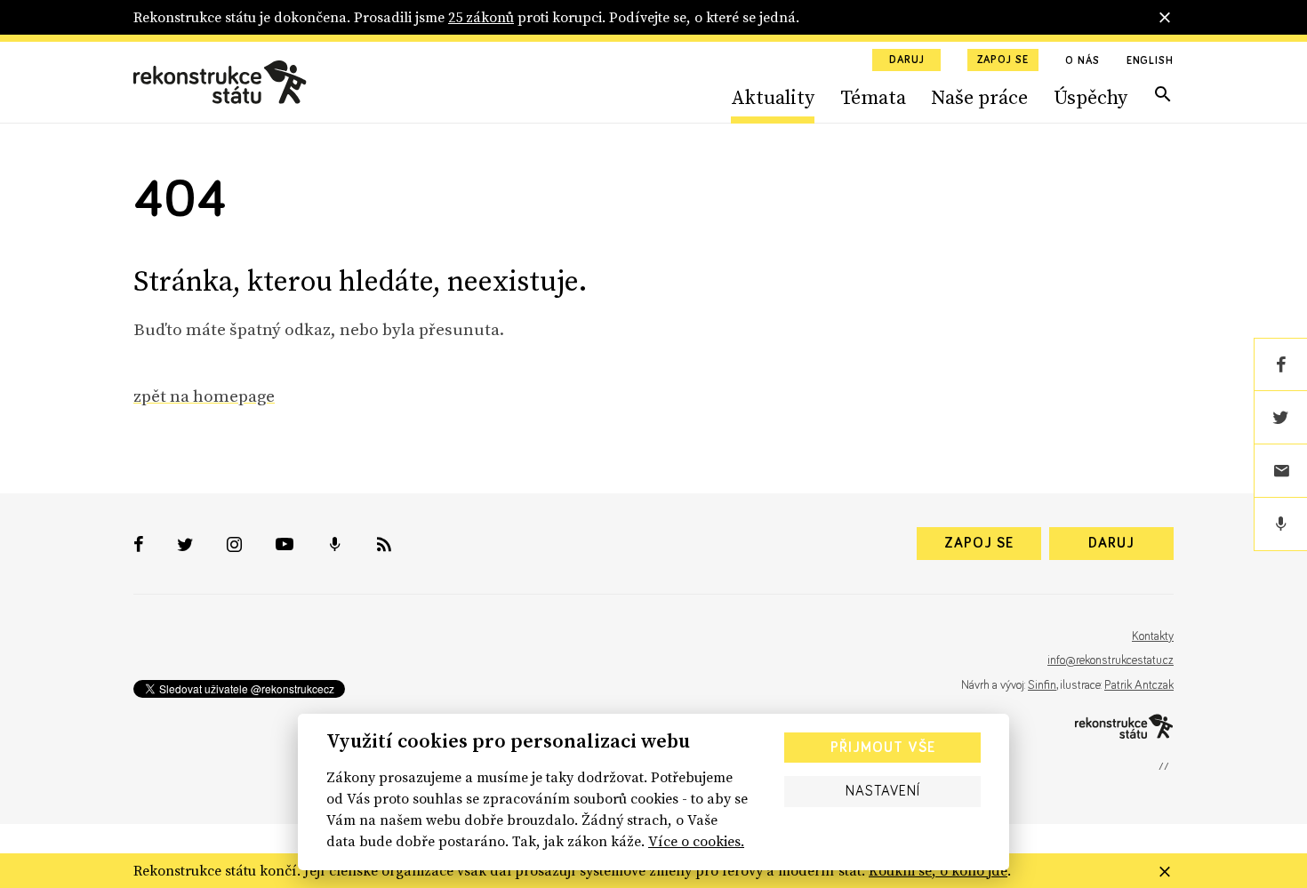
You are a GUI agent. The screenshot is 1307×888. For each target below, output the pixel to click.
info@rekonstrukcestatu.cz (1110, 660)
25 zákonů (481, 17)
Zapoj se (1003, 60)
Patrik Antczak (1139, 685)
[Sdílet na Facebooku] (1280, 364)
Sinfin (1042, 685)
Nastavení (883, 791)
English (1150, 61)
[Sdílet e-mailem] (1280, 471)
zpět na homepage (204, 395)
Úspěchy (1090, 97)
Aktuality (772, 97)
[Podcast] (1280, 524)
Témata (873, 97)
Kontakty (1153, 636)
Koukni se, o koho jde (938, 870)
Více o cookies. (696, 841)
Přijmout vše (882, 747)
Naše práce (979, 97)
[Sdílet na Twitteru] (1280, 417)
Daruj (907, 60)
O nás (1082, 61)
